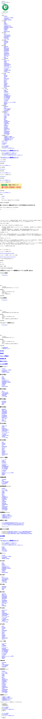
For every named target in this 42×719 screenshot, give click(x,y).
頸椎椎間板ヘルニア (7, 26)
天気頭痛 (5, 120)
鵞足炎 (5, 80)
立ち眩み (5, 126)
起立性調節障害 (7, 131)
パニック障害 (6, 134)
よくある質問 (4, 364)
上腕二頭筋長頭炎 (7, 35)
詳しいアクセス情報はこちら (5, 165)
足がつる (5, 79)
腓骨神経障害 (6, 78)
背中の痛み (6, 42)
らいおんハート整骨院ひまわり (13, 524)
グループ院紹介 (5, 140)
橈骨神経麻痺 (6, 63)
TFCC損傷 (6, 69)
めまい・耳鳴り (7, 115)
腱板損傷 (5, 103)
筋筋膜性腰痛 (4, 415)
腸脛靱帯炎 (6, 94)
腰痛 (5, 57)
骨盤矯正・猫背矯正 (7, 19)
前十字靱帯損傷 (7, 96)
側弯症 (5, 43)
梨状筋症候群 (6, 48)
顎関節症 (5, 29)
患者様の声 (3, 358)
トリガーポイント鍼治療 (8, 17)
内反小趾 (3, 450)
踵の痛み (5, 75)
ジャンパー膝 (4, 469)
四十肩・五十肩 (7, 34)
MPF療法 (5, 16)
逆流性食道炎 (6, 132)
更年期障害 (6, 122)
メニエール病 (4, 489)
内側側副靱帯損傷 (7, 95)
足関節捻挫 (6, 106)
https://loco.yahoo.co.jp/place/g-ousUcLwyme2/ (8, 256)
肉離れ (5, 90)
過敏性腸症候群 (7, 133)
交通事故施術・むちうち (8, 138)
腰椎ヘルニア (6, 47)
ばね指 (5, 62)
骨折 (5, 107)
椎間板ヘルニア (7, 55)
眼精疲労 (3, 488)
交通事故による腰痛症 (8, 136)
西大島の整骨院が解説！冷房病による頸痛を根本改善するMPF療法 (20, 533)
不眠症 (5, 116)
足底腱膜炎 (6, 91)
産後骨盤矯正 (6, 18)
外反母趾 (5, 76)
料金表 (2, 353)
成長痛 (5, 85)
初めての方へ (4, 361)
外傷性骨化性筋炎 (7, 108)
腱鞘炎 (5, 61)
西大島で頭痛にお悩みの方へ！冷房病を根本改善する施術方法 (19, 532)
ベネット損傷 (6, 39)
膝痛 (5, 74)
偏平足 (5, 81)
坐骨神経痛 (6, 58)
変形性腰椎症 (6, 49)
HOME (3, 196)
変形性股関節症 (7, 86)
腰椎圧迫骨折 (6, 50)
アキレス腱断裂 (7, 109)
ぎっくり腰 (6, 56)
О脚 (5, 77)
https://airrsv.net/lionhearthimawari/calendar (7, 253)
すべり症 (3, 414)
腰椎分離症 (6, 46)
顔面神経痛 (6, 28)
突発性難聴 (6, 125)
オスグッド (6, 92)
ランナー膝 (6, 89)
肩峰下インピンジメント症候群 (10, 102)
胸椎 (5, 44)
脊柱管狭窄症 (6, 54)
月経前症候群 (6, 123)
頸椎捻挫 (5, 24)
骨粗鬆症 (5, 71)
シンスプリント (7, 93)
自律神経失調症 (5, 504)
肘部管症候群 (6, 65)
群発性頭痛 (4, 503)
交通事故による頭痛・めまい (9, 137)
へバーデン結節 (7, 72)
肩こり (5, 33)
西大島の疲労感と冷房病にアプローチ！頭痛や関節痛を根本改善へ (20, 531)
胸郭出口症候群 (7, 31)
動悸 (5, 119)
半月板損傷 (6, 100)
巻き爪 (5, 87)
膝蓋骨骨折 (6, 110)
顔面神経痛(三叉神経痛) (8, 27)
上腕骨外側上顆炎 (7, 70)
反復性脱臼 (4, 395)
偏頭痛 (5, 117)
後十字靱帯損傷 (5, 468)
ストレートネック (7, 25)
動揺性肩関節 (4, 394)
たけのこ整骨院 (13, 522)
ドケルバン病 (4, 433)
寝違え (3, 377)
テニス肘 (5, 101)
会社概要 (2, 536)
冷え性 (5, 118)
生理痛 (5, 124)
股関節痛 (3, 451)
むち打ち (5, 30)
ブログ (3, 141)
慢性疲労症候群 (7, 121)
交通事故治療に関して (8, 139)
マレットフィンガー (7, 66)
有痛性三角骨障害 (7, 64)
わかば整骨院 (12, 523)
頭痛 (3, 376)
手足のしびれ (6, 60)
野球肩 (5, 104)
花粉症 (5, 130)
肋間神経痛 (6, 41)
